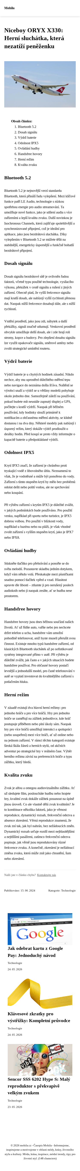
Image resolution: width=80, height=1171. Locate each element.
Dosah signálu (27, 132)
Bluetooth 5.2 (27, 127)
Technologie (68, 890)
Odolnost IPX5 (28, 143)
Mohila (9, 8)
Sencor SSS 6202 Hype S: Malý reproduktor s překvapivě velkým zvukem (39, 1086)
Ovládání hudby (29, 148)
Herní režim (26, 159)
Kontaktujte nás (46, 875)
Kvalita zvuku (27, 165)
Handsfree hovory (30, 154)
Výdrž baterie (27, 137)
